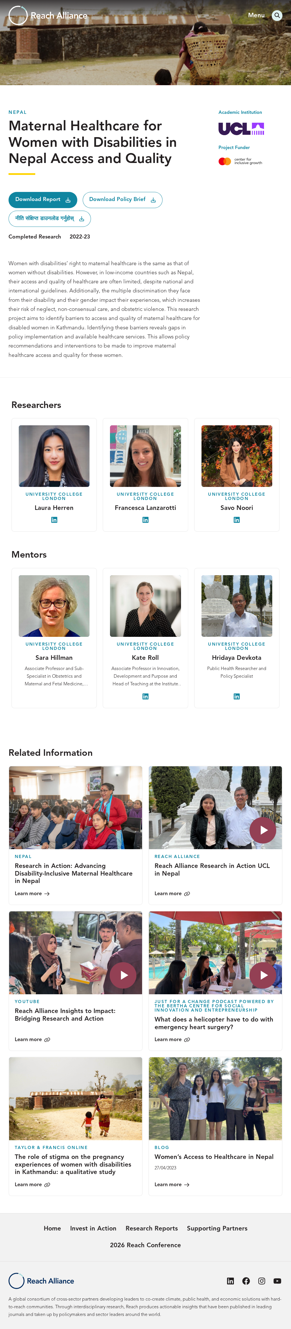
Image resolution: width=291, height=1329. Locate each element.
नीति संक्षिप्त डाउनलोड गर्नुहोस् (44, 218)
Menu (256, 15)
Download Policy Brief (117, 199)
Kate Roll (145, 658)
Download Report (37, 199)
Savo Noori (237, 508)
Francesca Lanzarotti (145, 508)
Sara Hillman (54, 658)
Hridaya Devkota (236, 658)
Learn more (28, 893)
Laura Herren (54, 508)
